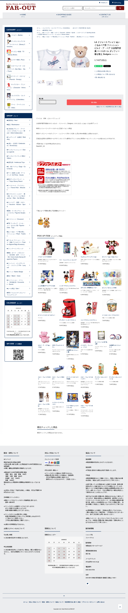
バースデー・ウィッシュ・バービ (87, 346)
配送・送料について (48, 602)
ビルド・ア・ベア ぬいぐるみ (44, 346)
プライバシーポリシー (88, 602)
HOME (23, 15)
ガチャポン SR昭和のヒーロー (89, 288)
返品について (100, 107)
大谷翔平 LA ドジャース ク (115, 346)
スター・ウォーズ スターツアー (87, 378)
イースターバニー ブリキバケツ (110, 315)
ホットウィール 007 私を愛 (101, 343)
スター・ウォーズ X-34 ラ (44, 378)
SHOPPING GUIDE (64, 15)
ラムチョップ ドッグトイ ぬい (89, 257)
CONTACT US (105, 15)
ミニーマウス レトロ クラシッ (89, 320)
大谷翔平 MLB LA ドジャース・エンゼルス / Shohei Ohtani (53, 34)
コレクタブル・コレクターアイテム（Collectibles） (57, 28)
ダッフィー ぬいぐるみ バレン (110, 257)
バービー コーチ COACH (45, 257)
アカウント (104, 3)
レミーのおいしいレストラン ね (72, 406)
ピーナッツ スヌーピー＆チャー (46, 315)
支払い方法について (35, 602)
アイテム (117, 2)
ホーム (38, 28)
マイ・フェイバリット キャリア (67, 260)
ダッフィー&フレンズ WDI (109, 288)
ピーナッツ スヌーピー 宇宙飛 (72, 378)
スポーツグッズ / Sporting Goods (86, 32)
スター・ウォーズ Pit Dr (43, 405)
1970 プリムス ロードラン (58, 346)
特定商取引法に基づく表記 (113, 107)
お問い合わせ (100, 602)
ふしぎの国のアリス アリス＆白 (46, 286)
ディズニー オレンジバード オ (115, 378)
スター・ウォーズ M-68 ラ (58, 378)
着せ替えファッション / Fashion (85, 36)
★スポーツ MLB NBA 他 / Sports (81, 28)
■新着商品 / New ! (47, 30)
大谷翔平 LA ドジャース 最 (72, 351)
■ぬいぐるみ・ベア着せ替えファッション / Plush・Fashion (59, 36)
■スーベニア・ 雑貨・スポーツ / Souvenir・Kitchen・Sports (59, 32)
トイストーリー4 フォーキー (58, 403)
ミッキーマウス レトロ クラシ (67, 286)
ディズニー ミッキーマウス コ (67, 320)
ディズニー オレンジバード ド (101, 378)
